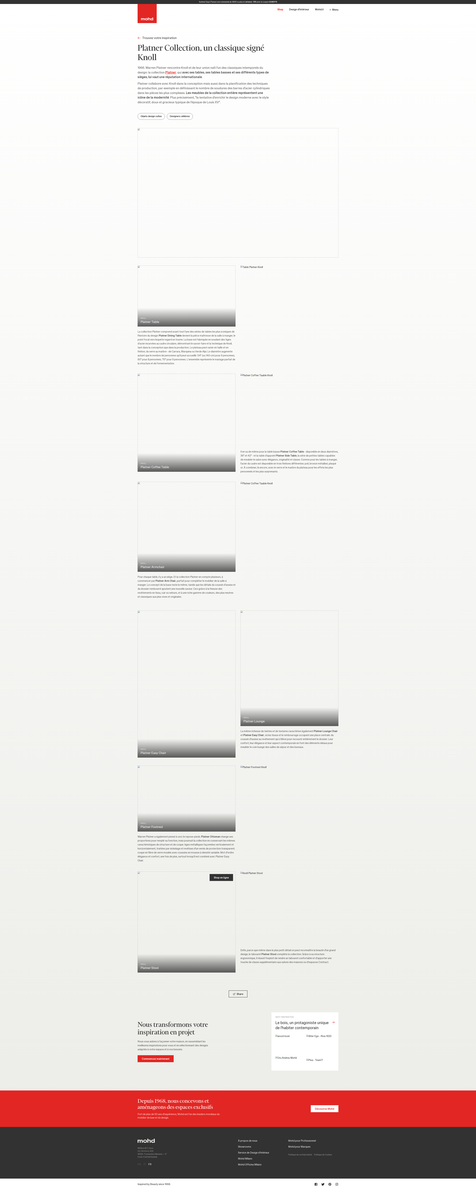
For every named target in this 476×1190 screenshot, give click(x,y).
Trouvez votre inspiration (159, 38)
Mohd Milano (245, 1158)
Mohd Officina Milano (250, 1164)
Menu (335, 10)
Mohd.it (319, 9)
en (139, 1164)
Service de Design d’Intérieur (253, 1153)
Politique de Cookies (323, 1155)
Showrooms (244, 1147)
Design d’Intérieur (299, 9)
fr (149, 1164)
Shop (280, 9)
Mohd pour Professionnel (302, 1141)
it (144, 1164)
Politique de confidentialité (300, 1155)
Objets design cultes (151, 116)
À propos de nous (247, 1141)
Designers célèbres (180, 116)
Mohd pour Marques (299, 1147)
